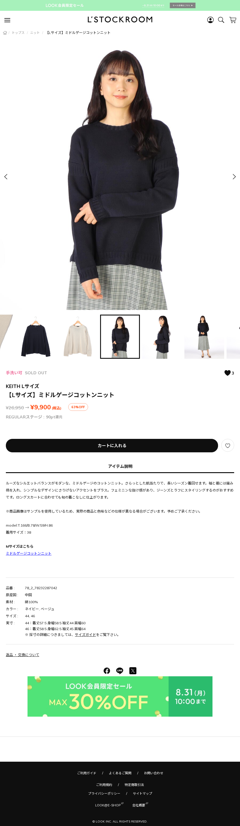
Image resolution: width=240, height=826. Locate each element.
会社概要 (138, 805)
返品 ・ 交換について (22, 655)
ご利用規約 (104, 785)
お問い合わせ (153, 773)
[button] (234, 176)
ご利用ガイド (86, 773)
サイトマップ (142, 793)
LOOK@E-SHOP (108, 805)
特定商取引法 (134, 785)
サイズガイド (85, 634)
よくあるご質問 (120, 773)
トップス (18, 33)
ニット (35, 33)
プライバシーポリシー (104, 793)
